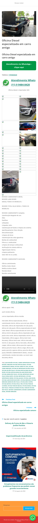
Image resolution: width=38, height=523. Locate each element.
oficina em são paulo (8, 370)
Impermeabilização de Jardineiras (19, 436)
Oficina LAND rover (29, 378)
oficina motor (6, 384)
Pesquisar (6, 505)
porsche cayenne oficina (16, 387)
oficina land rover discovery (11, 380)
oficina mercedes (25, 380)
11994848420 (12, 75)
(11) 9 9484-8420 (20, 84)
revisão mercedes (11, 391)
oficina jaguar (18, 378)
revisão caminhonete (15, 389)
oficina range (26, 386)
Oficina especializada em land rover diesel (19, 372)
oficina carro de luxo (21, 366)
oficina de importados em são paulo (23, 368)
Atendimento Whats (23, 80)
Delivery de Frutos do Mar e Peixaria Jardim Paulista (19, 424)
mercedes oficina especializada (16, 364)
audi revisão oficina (11, 362)
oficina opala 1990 (17, 384)
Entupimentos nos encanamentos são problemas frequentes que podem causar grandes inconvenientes (19, 486)
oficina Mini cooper (26, 382)
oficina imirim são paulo (9, 374)
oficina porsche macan (15, 386)
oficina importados (20, 376)
